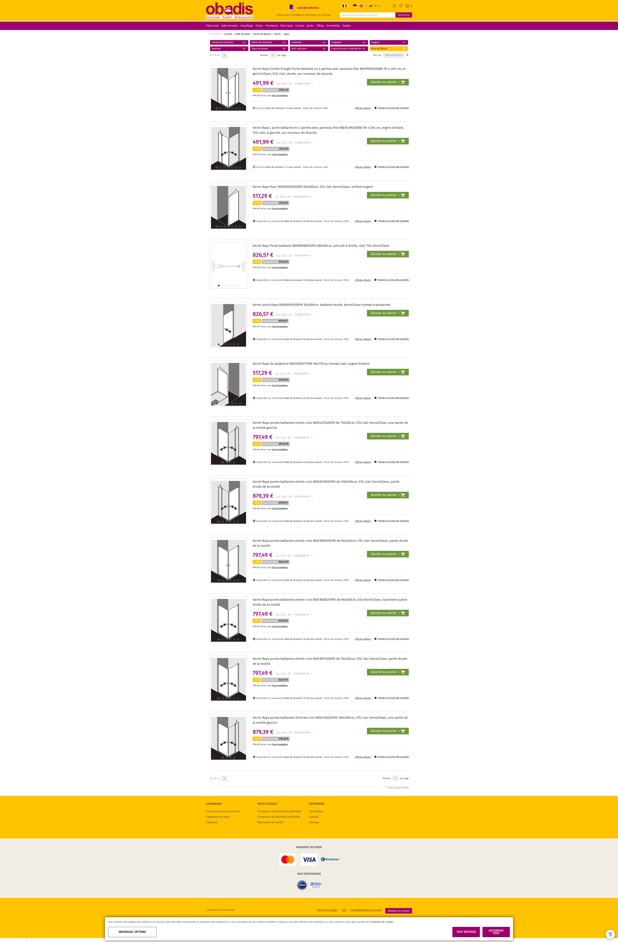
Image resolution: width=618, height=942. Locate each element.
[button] (375, 6)
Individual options (132, 932)
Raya (286, 34)
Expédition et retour (218, 817)
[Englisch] (361, 5)
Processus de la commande (222, 811)
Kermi (277, 34)
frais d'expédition (280, 95)
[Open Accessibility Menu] (610, 934)
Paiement (212, 822)
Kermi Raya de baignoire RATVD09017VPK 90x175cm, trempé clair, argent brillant (311, 363)
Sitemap (314, 822)
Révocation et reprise (270, 822)
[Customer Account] (394, 6)
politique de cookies (382, 922)
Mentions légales (327, 910)
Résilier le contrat (398, 911)
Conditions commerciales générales (279, 811)
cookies (132, 922)
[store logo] (229, 10)
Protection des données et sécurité (279, 817)
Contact (313, 817)
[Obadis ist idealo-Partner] (302, 885)
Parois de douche (262, 34)
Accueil (228, 34)
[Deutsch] (355, 5)
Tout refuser (466, 932)
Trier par (377, 55)
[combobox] (367, 15)
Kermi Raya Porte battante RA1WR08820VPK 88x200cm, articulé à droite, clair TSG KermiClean (321, 245)
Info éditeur (316, 811)
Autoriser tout (496, 932)
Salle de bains (243, 34)
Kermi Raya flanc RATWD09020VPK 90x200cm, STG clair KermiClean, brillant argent (313, 186)
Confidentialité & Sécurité (365, 910)
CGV (343, 910)
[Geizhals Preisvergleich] (316, 885)
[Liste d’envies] (401, 6)
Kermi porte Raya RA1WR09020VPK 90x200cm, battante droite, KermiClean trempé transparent (321, 304)
